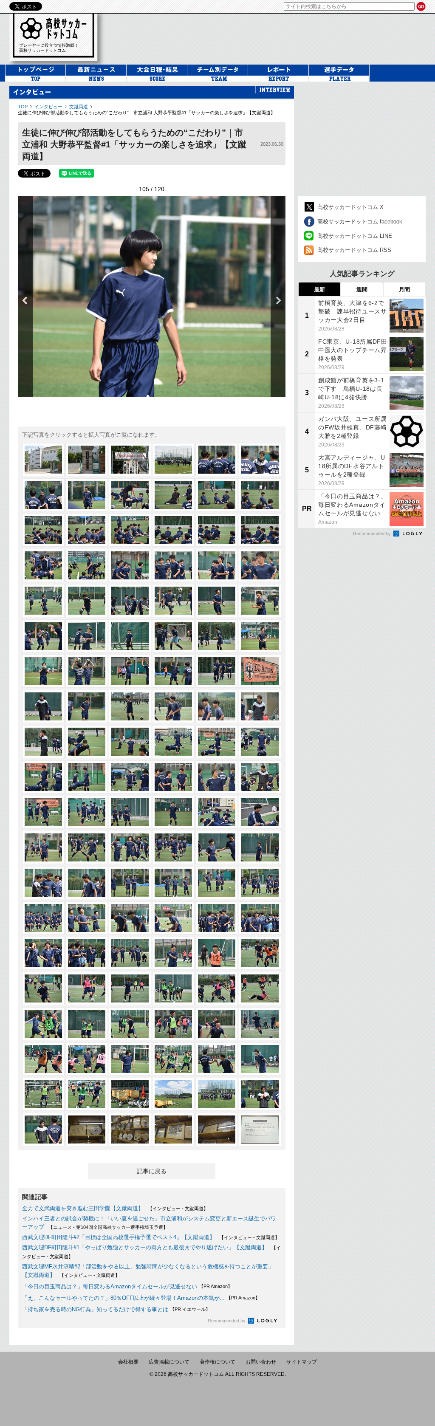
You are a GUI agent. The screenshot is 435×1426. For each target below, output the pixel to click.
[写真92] (86, 988)
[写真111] (130, 1094)
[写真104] (86, 1059)
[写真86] (86, 953)
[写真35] (216, 635)
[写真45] (130, 706)
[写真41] (216, 671)
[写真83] (216, 918)
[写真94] (173, 988)
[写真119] (216, 1129)
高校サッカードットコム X (350, 207)
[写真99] (130, 1023)
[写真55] (43, 776)
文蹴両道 (78, 106)
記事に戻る (152, 1171)
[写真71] (216, 847)
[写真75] (130, 882)
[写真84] (260, 918)
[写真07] (43, 494)
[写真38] (86, 671)
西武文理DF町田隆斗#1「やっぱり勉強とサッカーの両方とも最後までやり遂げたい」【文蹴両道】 (144, 1247)
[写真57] (130, 776)
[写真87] (130, 953)
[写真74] (86, 882)
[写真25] (43, 600)
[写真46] (173, 706)
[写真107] (216, 1059)
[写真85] (43, 953)
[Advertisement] (362, 139)
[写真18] (260, 530)
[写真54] (260, 741)
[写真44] (86, 706)
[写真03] (130, 459)
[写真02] (86, 459)
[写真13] (43, 530)
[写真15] (130, 530)
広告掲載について (169, 1362)
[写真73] (43, 882)
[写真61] (43, 812)
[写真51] (130, 741)
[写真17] (216, 530)
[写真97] (43, 1023)
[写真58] (173, 776)
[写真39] (130, 671)
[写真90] (260, 953)
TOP (23, 106)
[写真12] (260, 494)
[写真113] (216, 1094)
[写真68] (86, 847)
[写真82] (173, 918)
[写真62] (86, 812)
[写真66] (260, 812)
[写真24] (260, 565)
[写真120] (260, 1129)
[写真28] (173, 600)
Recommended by (227, 1320)
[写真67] (43, 847)
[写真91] (43, 988)
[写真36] (260, 635)
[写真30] (260, 600)
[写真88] (173, 953)
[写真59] (216, 776)
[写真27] (130, 600)
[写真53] (216, 741)
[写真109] (43, 1094)
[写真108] (260, 1059)
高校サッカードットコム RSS (354, 250)
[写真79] (43, 918)
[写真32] (86, 635)
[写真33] (130, 635)
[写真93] (130, 988)
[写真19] (43, 565)
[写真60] (260, 776)
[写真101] (216, 1023)
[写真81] (130, 918)
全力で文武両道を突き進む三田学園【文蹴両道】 (83, 1208)
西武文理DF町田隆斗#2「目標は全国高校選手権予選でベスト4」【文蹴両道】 (118, 1237)
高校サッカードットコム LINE (354, 236)
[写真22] (173, 565)
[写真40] (173, 671)
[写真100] (173, 1023)
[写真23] (216, 565)
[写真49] (43, 741)
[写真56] (86, 776)
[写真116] (86, 1129)
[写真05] (216, 459)
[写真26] (86, 600)
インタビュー (48, 106)
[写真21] (130, 565)
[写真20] (86, 565)
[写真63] (130, 812)
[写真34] (173, 635)
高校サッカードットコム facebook (359, 221)
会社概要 (128, 1362)
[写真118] (173, 1129)
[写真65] (216, 812)
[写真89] (216, 953)
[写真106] (173, 1059)
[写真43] (43, 706)
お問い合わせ (261, 1362)
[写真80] (86, 918)
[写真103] (43, 1059)
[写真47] (216, 706)
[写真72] (260, 847)
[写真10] (173, 494)
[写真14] (86, 530)
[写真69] (130, 847)
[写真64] (173, 812)
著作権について (217, 1362)
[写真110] (86, 1094)
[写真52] (173, 741)
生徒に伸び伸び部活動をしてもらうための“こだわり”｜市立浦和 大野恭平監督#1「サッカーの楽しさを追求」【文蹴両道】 (146, 112)
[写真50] (86, 741)
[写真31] (43, 635)
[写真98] (86, 1023)
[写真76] (173, 882)
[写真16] (173, 530)
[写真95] (216, 988)
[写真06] (260, 459)
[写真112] (173, 1094)
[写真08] (86, 494)
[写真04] (173, 459)
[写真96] (260, 988)
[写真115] (43, 1129)
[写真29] (216, 600)
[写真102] (260, 1023)
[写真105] (130, 1059)
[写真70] (173, 847)
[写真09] (130, 494)
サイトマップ (301, 1362)
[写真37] (43, 671)
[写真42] (260, 671)
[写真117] (130, 1129)
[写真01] (43, 459)
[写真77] (216, 882)
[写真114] (260, 1094)
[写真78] (260, 882)
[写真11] (216, 494)
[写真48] (260, 706)
